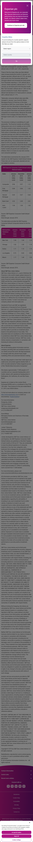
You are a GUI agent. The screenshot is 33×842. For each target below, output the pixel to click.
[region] (16, 831)
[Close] (27, 6)
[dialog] (16, 421)
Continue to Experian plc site (15, 25)
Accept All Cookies (16, 832)
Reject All (16, 836)
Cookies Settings (16, 840)
